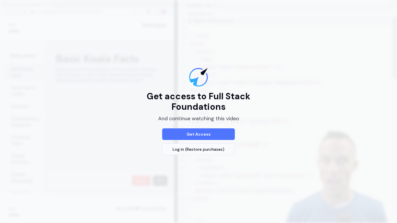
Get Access (199, 134)
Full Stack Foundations (210, 101)
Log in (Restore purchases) (198, 149)
